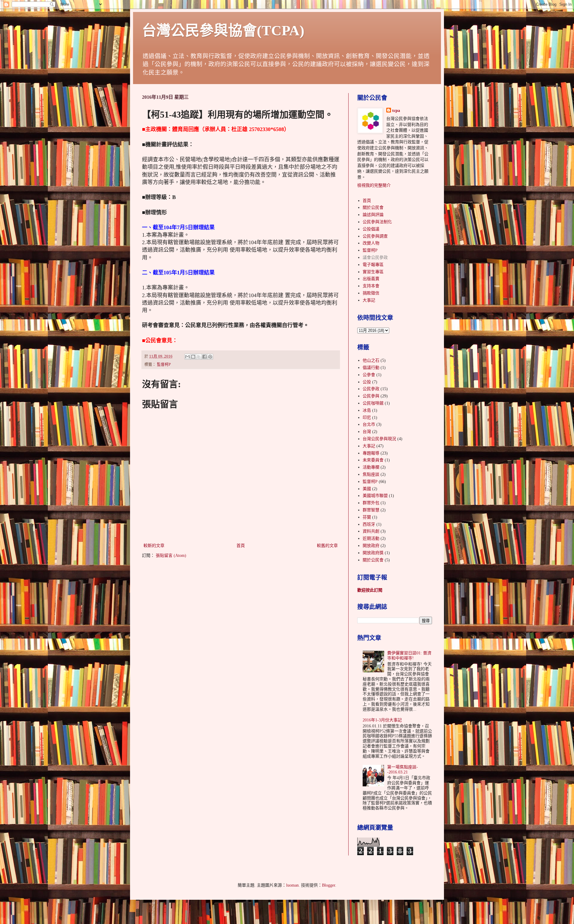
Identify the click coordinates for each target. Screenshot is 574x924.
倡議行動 (371, 367)
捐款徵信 (371, 293)
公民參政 (371, 389)
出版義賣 (371, 278)
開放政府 (371, 545)
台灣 (367, 431)
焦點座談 (371, 474)
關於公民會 (373, 207)
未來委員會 (373, 460)
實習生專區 (373, 272)
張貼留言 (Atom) (171, 555)
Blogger (328, 885)
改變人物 (371, 243)
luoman (292, 885)
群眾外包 (371, 503)
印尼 (367, 417)
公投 (367, 382)
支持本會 (371, 286)
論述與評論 (373, 214)
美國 (367, 489)
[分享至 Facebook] (204, 357)
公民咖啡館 (373, 403)
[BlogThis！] (193, 357)
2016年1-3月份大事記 (382, 720)
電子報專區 (373, 264)
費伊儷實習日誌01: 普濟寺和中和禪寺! (409, 655)
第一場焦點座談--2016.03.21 (402, 769)
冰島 (367, 410)
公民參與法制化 (377, 222)
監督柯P (164, 364)
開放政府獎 (373, 553)
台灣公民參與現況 (379, 439)
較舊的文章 (327, 545)
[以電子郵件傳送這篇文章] (187, 357)
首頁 (240, 545)
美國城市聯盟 (375, 495)
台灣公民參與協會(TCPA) (223, 30)
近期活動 (371, 538)
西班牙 (369, 524)
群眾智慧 (371, 510)
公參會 (369, 375)
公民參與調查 (375, 236)
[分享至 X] (199, 357)
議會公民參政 (375, 257)
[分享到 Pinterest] (210, 357)
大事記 (369, 300)
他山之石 (371, 360)
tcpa (396, 110)
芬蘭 (367, 517)
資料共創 (371, 531)
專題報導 (371, 453)
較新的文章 (154, 545)
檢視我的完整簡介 (374, 185)
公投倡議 (371, 229)
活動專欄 (371, 467)
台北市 (369, 424)
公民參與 (371, 396)
